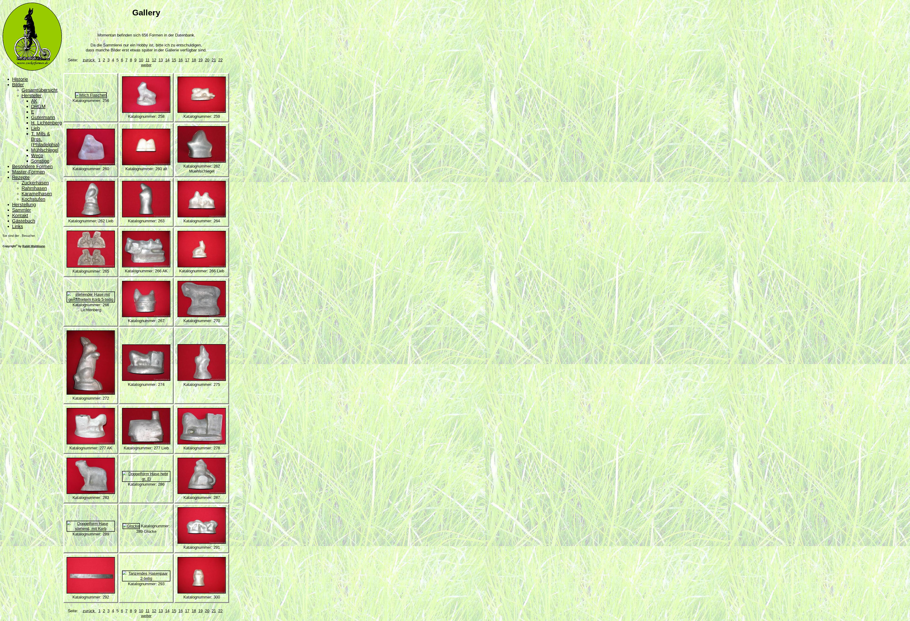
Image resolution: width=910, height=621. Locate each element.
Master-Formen (28, 171)
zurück (89, 60)
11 (148, 60)
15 (174, 60)
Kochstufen (33, 199)
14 (167, 60)
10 (141, 60)
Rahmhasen (34, 188)
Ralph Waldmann (33, 246)
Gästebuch (23, 221)
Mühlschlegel (44, 150)
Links (17, 226)
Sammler (21, 210)
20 (207, 60)
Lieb (35, 128)
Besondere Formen (32, 166)
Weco (37, 155)
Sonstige (40, 161)
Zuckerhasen (35, 182)
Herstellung (24, 204)
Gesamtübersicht (40, 90)
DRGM (38, 106)
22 (220, 60)
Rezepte (21, 177)
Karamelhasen (37, 193)
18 (194, 60)
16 (180, 60)
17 (187, 60)
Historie (20, 79)
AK (34, 101)
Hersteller (32, 95)
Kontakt (20, 215)
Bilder (18, 84)
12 (154, 60)
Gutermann (43, 117)
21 (214, 60)
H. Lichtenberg (46, 122)
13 (161, 60)
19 (200, 60)
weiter (146, 65)
